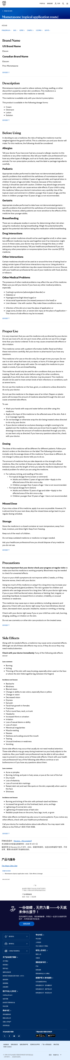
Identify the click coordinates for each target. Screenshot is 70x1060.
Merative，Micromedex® (23, 841)
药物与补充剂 (8, 11)
